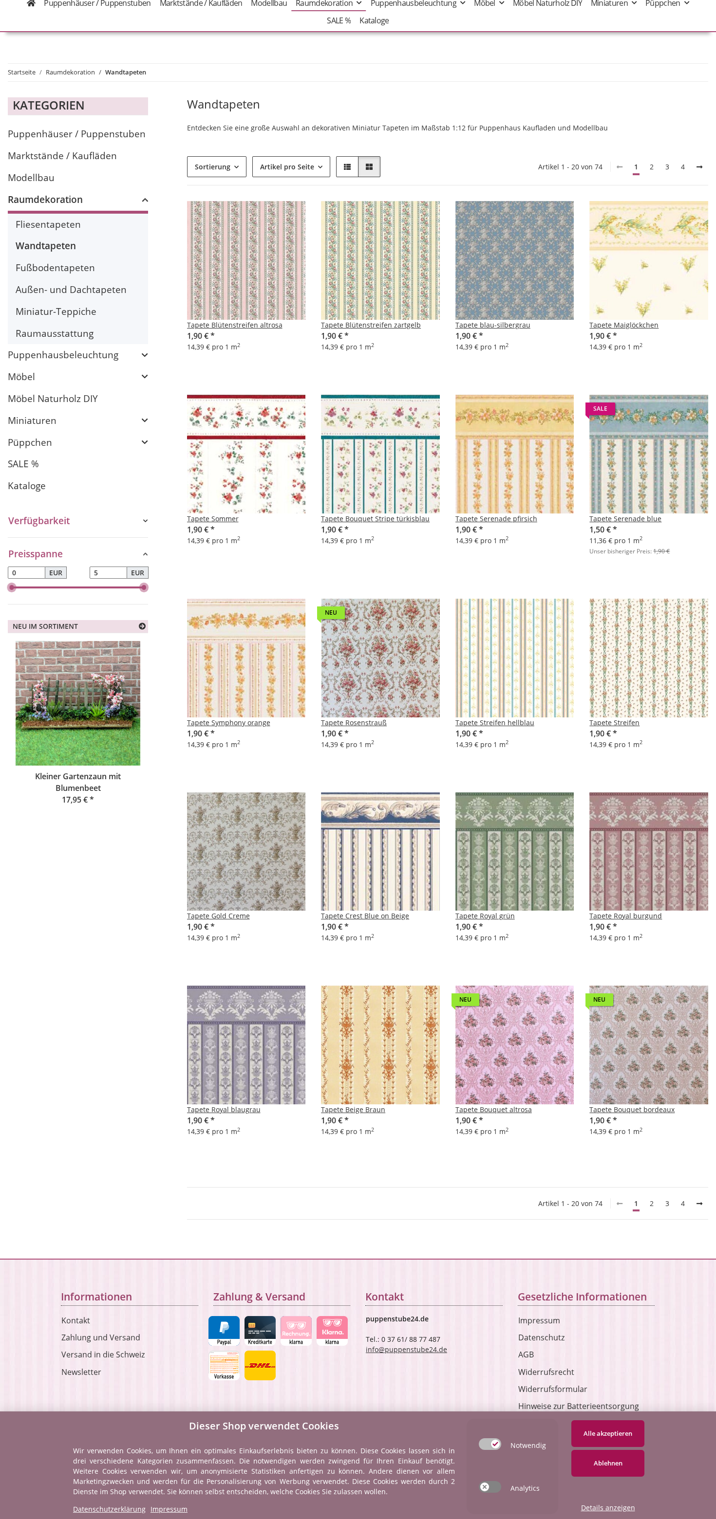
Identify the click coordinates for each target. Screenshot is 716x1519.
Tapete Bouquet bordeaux (632, 1109)
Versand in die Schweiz (103, 1354)
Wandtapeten (46, 245)
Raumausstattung (55, 333)
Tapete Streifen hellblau (494, 722)
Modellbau (31, 177)
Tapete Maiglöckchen (624, 324)
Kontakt (75, 1320)
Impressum (539, 1320)
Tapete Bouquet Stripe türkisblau (375, 518)
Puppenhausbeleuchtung (63, 354)
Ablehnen (608, 1463)
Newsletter (81, 1372)
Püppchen (30, 442)
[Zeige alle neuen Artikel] (142, 626)
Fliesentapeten (48, 224)
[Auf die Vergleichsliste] (263, 217)
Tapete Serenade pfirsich (496, 518)
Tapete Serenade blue (625, 518)
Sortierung (212, 166)
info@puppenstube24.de (406, 1349)
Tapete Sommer (213, 518)
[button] (347, 166)
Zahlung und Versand (100, 1337)
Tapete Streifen (614, 722)
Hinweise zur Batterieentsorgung (578, 1406)
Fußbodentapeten (55, 267)
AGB (526, 1354)
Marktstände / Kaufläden (62, 155)
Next (124, 735)
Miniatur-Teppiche (56, 311)
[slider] (11, 587)
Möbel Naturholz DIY (53, 398)
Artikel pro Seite (287, 166)
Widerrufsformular (552, 1389)
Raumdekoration (45, 199)
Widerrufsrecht (546, 1372)
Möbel (21, 376)
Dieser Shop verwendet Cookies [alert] (264, 1425)
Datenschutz (541, 1337)
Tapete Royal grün (485, 915)
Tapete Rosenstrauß (354, 722)
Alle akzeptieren (608, 1433)
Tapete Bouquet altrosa (493, 1109)
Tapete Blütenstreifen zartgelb (371, 324)
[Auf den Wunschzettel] (289, 217)
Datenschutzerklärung (109, 1509)
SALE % (23, 463)
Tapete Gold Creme (218, 915)
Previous (32, 735)
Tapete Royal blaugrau (224, 1109)
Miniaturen (32, 420)
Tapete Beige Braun (353, 1109)
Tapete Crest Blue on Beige (365, 915)
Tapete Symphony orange (228, 722)
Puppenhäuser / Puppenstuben (77, 133)
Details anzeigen (608, 1507)
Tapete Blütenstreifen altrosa (235, 324)
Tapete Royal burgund (625, 915)
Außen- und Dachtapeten (71, 289)
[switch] (490, 1444)
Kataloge (27, 485)
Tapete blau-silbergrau (492, 324)
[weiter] (699, 167)
